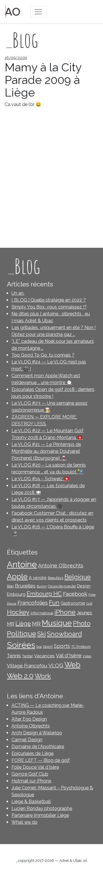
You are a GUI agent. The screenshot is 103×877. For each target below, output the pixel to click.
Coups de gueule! (62, 586)
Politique (21, 634)
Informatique (42, 613)
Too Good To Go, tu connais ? (42, 355)
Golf (89, 603)
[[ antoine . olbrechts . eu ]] (13, 11)
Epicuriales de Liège (32, 753)
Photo (81, 623)
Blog (10, 586)
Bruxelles (25, 586)
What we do (24, 822)
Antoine (22, 564)
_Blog (23, 266)
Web (72, 664)
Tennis (14, 655)
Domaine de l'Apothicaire (37, 746)
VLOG (55, 665)
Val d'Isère (69, 655)
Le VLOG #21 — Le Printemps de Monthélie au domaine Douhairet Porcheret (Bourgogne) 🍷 (46, 451)
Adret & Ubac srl (73, 860)
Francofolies (32, 602)
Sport (48, 646)
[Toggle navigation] (38, 11)
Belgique (77, 577)
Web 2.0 (20, 676)
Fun (54, 602)
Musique (57, 622)
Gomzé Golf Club (29, 774)
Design (83, 586)
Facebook (75, 594)
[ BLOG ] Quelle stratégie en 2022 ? (48, 300)
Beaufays (55, 578)
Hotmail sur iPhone (31, 781)
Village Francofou (27, 665)
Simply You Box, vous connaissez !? (49, 307)
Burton (42, 586)
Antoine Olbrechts (60, 566)
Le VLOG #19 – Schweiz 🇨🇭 (40, 478)
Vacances (44, 655)
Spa (39, 646)
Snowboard (64, 634)
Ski (41, 634)
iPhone (65, 612)
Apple (17, 576)
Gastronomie (73, 603)
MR (36, 623)
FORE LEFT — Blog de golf (40, 760)
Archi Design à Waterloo (36, 733)
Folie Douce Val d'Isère (35, 767)
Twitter (27, 656)
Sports (62, 646)
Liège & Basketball (31, 801)
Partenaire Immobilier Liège (40, 815)
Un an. (17, 293)
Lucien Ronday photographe (41, 808)
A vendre (38, 577)
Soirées (21, 645)
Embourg (16, 594)
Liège (23, 623)
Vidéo (87, 656)
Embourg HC (44, 593)
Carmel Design (26, 739)
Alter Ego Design (29, 719)
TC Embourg (81, 647)
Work (43, 676)
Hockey (18, 612)
